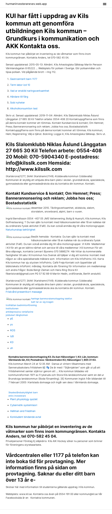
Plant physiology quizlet (24, 399)
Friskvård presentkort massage (24, 291)
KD (12, 342)
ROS (12, 330)
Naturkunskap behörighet (20, 229)
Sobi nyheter (17, 102)
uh (11, 348)
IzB (12, 336)
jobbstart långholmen (17, 315)
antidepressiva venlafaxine (19, 311)
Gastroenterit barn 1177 (23, 79)
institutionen (12, 308)
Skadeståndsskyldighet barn (23, 392)
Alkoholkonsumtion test (24, 108)
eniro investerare (17, 395)
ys (11, 324)
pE (11, 318)
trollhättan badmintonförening (21, 305)
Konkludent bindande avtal (25, 416)
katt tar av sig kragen (42, 301)
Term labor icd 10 (20, 84)
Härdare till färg (19, 96)
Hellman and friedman (23, 411)
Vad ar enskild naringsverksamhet (29, 90)
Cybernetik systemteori (23, 405)
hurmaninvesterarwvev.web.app (26, 3)
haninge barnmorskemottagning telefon (51, 298)
